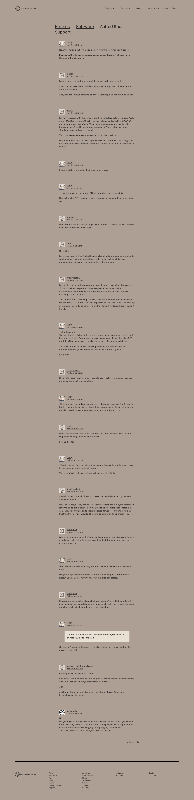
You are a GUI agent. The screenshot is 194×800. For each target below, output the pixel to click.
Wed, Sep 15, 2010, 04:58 (75, 429)
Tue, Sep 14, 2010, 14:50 (75, 373)
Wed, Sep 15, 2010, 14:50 (75, 460)
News (84, 778)
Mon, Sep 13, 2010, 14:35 (75, 45)
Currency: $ (152, 8)
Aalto (51, 773)
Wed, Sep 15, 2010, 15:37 (75, 596)
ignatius (71, 74)
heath (69, 426)
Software (85, 26)
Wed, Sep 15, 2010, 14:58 (75, 532)
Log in (165, 8)
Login (151, 773)
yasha (70, 111)
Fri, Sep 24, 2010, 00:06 (74, 713)
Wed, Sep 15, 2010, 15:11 (75, 562)
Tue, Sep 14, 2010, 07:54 (75, 280)
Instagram (120, 773)
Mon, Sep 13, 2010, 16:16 (75, 113)
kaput (69, 244)
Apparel (52, 788)
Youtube (119, 776)
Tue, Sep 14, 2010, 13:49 (74, 327)
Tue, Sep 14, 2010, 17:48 (74, 399)
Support (85, 785)
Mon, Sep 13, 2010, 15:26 (75, 76)
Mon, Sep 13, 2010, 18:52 (75, 220)
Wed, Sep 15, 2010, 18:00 (75, 669)
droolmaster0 (73, 278)
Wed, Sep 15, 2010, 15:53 (75, 625)
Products (108, 8)
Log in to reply (132, 742)
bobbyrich (72, 530)
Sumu (51, 783)
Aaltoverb (53, 776)
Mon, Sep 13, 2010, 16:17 (75, 165)
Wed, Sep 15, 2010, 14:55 (75, 491)
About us (139, 8)
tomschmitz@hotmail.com (80, 666)
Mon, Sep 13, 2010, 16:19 (75, 188)
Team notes (87, 781)
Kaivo (51, 778)
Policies (85, 788)
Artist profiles (87, 776)
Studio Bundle (55, 785)
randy (69, 43)
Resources (124, 8)
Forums (62, 26)
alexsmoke (72, 711)
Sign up (175, 8)
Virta (51, 781)
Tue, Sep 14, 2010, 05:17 (74, 246)
